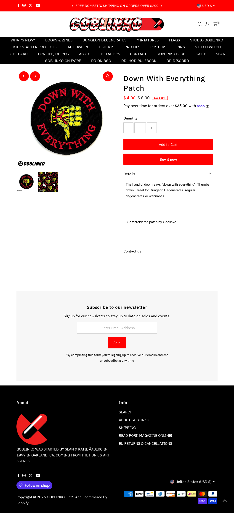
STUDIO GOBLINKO (206, 40)
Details (129, 173)
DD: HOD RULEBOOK (139, 60)
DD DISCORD (178, 60)
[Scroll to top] (224, 500)
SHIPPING (127, 427)
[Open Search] (200, 24)
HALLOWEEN (77, 47)
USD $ (207, 5)
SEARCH (125, 412)
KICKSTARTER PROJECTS (34, 47)
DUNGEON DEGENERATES (104, 40)
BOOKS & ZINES (58, 40)
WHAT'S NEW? (23, 40)
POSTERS (158, 47)
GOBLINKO (56, 497)
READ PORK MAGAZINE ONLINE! (145, 435)
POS (70, 497)
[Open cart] (215, 24)
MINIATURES (148, 40)
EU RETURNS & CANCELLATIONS (145, 443)
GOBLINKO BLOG (171, 54)
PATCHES (132, 47)
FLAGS (174, 40)
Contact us (132, 251)
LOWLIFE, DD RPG (53, 54)
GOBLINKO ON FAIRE (63, 60)
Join (117, 342)
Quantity (130, 118)
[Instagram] (24, 5)
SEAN (220, 54)
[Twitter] (31, 5)
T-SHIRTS (106, 47)
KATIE (201, 54)
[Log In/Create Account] (207, 24)
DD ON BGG (101, 60)
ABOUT (85, 54)
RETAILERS (110, 54)
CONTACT (138, 54)
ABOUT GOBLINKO (134, 420)
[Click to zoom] (108, 76)
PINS (180, 47)
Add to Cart (168, 144)
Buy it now (168, 159)
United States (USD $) (194, 481)
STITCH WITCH (208, 47)
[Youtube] (38, 5)
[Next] (161, 6)
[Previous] (73, 6)
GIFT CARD (18, 54)
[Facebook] (18, 5)
